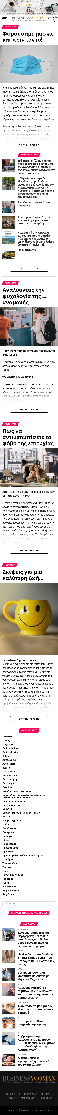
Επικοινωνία (45, 1098)
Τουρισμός (8, 879)
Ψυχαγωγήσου (10, 890)
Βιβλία (6, 767)
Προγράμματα (10, 847)
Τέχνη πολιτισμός (12, 875)
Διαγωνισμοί (9, 775)
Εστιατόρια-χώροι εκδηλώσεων (21, 813)
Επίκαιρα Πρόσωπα (13, 801)
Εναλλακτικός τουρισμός (16, 791)
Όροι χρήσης (13, 1093)
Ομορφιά (7, 836)
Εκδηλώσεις (9, 787)
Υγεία (5, 882)
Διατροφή (8, 783)
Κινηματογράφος (12, 820)
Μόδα (5, 824)
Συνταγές (7, 867)
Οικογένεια (8, 832)
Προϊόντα (7, 851)
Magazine (7, 744)
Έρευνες (7, 809)
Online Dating (10, 748)
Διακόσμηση (9, 779)
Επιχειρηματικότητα (14, 805)
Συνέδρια (7, 859)
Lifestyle (7, 740)
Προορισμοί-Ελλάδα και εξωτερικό (22, 855)
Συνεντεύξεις (10, 863)
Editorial (7, 736)
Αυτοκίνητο (8, 764)
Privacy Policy (30, 1093)
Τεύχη (5, 871)
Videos (6, 756)
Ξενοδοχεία (9, 828)
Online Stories (10, 752)
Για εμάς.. (46, 1093)
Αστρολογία (9, 760)
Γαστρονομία (9, 771)
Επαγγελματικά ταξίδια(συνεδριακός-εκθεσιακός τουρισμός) (24, 796)
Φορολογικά (9, 886)
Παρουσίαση (9, 844)
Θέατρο (6, 816)
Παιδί (5, 840)
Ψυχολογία (8, 894)
